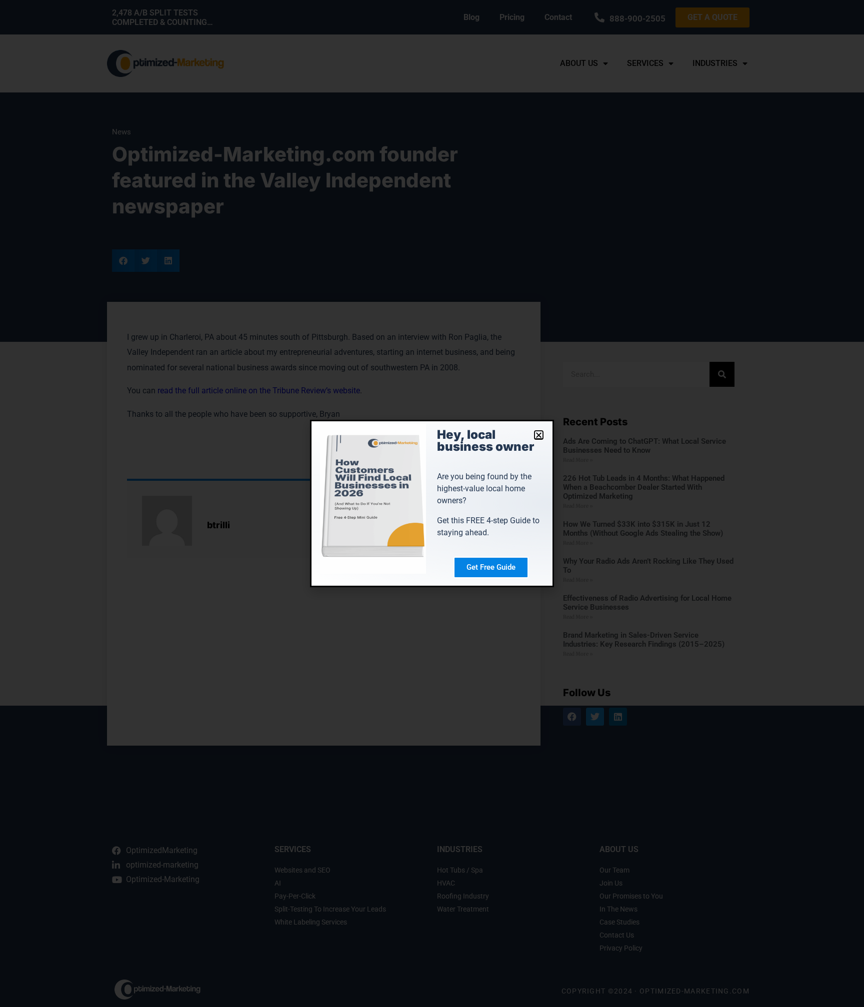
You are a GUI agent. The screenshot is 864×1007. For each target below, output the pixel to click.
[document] (432, 503)
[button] (538, 435)
